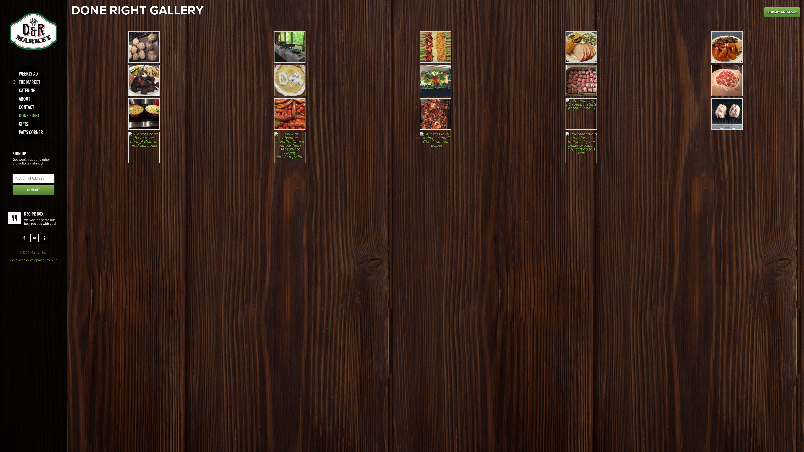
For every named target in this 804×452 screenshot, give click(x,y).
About (24, 99)
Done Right (29, 115)
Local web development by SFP (33, 260)
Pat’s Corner (31, 132)
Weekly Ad (28, 74)
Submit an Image (782, 12)
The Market (29, 82)
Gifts (23, 124)
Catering (27, 90)
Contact (26, 107)
